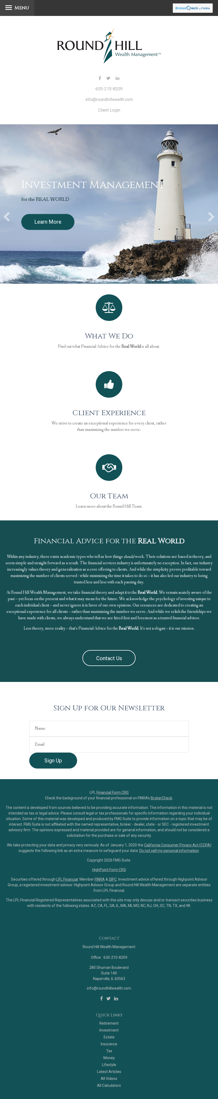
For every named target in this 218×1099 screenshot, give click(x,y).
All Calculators (109, 1085)
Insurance (109, 1044)
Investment (109, 1030)
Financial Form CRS (113, 792)
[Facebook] (101, 998)
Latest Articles (109, 1072)
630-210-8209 (109, 88)
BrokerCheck (161, 798)
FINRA (100, 879)
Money (109, 1058)
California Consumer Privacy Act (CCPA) (177, 845)
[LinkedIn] (116, 998)
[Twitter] (108, 998)
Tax (109, 1051)
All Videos (109, 1078)
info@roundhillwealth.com (109, 99)
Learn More (47, 221)
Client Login (109, 110)
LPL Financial (67, 879)
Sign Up (53, 760)
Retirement (109, 1023)
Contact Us (109, 658)
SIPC (113, 879)
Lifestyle (109, 1065)
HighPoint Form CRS (109, 870)
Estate (109, 1037)
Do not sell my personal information (169, 850)
